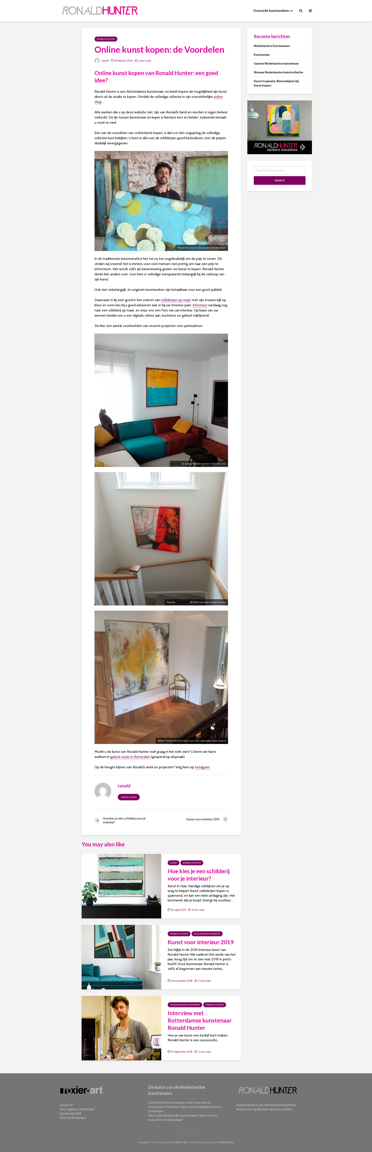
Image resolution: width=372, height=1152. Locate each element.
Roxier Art (181, 1142)
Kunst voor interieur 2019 (201, 942)
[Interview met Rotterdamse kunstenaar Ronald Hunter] (121, 1028)
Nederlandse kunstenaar (185, 1004)
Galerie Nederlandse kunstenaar (276, 63)
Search (279, 180)
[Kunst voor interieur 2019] (121, 957)
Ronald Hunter (225, 1142)
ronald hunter (106, 39)
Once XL (176, 463)
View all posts (128, 797)
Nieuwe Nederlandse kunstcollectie (278, 72)
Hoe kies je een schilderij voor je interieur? (198, 875)
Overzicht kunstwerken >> (273, 11)
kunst (173, 862)
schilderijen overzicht (207, 933)
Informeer (199, 305)
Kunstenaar (262, 55)
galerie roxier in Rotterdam (130, 757)
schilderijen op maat (176, 300)
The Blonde (182, 602)
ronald (105, 60)
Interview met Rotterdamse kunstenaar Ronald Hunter (200, 1020)
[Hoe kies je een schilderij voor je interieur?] (121, 886)
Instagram (202, 767)
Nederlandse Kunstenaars (272, 46)
